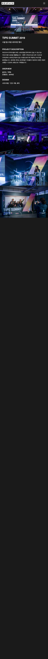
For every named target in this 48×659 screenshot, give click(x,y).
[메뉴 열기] (44, 3)
